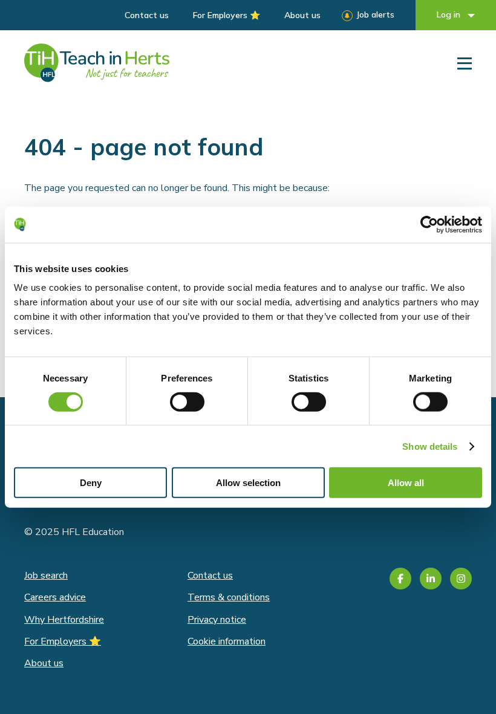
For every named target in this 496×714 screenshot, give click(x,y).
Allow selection (248, 483)
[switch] (187, 401)
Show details (429, 446)
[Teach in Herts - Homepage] (96, 63)
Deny (91, 483)
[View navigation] (464, 63)
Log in (450, 14)
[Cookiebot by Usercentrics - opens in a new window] (429, 224)
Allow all (406, 483)
